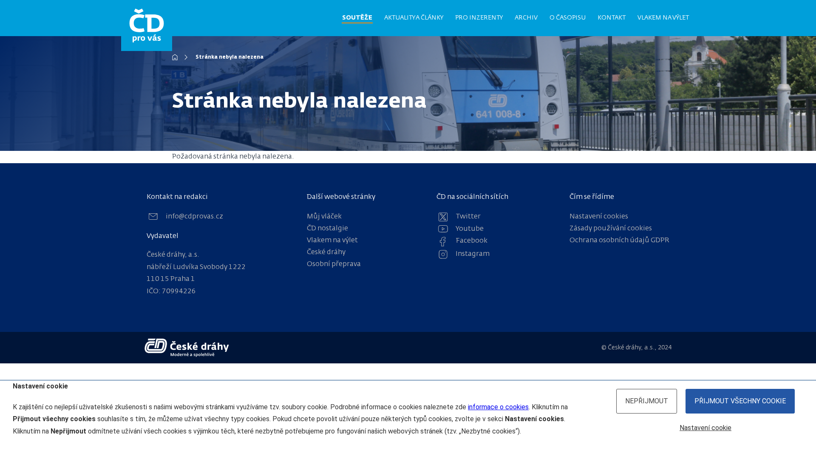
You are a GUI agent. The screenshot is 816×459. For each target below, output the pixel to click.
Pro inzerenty (479, 18)
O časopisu (568, 18)
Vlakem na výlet (663, 18)
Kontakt (612, 18)
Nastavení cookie (705, 428)
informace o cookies (498, 407)
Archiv (526, 18)
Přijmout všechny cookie (740, 401)
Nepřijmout (646, 401)
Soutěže (357, 18)
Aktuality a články (413, 18)
